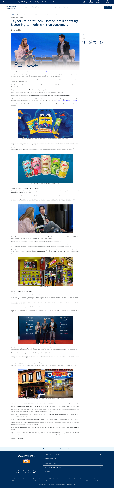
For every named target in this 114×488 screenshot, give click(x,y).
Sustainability (67, 7)
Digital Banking (22, 2)
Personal (5, 2)
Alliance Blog (35, 7)
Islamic (44, 2)
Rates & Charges (50, 463)
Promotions (24, 7)
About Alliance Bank (52, 454)
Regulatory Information (53, 467)
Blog (13, 14)
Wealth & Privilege (34, 2)
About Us (51, 2)
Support (47, 472)
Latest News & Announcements (51, 7)
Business (13, 2)
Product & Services (51, 459)
